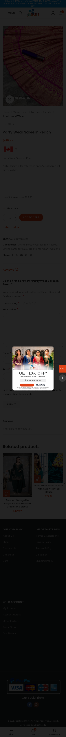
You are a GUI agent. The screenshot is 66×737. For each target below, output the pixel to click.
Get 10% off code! (27, 385)
